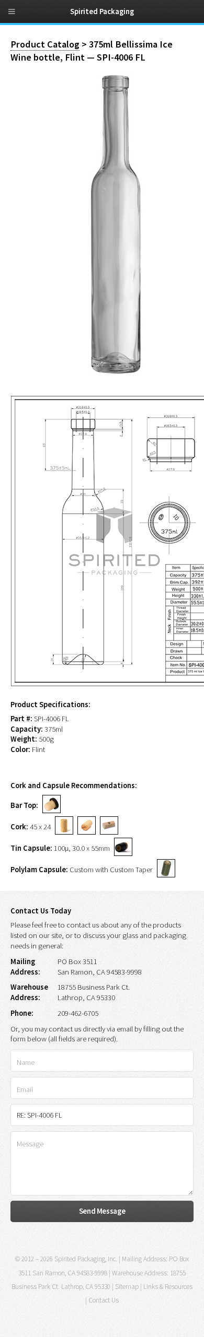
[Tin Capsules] (121, 848)
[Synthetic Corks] (107, 826)
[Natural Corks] (62, 826)
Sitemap (127, 1286)
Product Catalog (45, 44)
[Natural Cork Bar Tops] (49, 805)
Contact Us (103, 1300)
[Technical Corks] (84, 826)
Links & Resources (167, 1286)
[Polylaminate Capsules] (164, 869)
